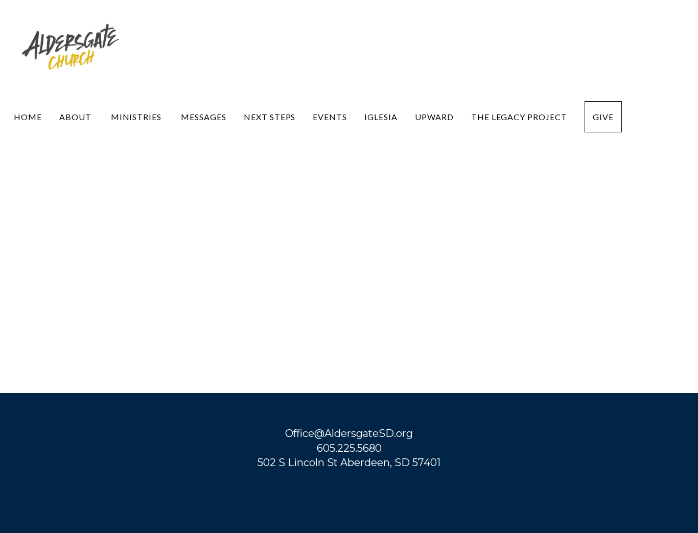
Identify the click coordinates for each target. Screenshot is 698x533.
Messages (203, 117)
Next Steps (270, 117)
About (76, 117)
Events (330, 117)
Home (28, 117)
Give (603, 117)
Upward (434, 117)
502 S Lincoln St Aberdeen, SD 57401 (349, 462)
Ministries (137, 117)
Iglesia (381, 117)
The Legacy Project (519, 117)
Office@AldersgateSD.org (349, 433)
